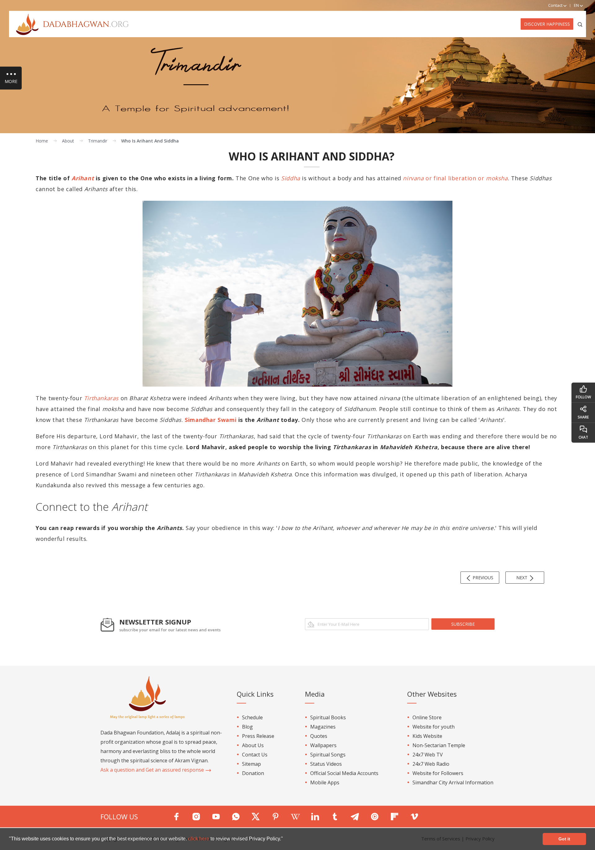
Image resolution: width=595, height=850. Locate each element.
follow (583, 397)
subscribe (463, 624)
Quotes (318, 736)
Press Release (258, 736)
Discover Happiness (547, 24)
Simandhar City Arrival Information (452, 782)
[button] (285, 839)
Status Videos (326, 763)
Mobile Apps (324, 782)
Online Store (427, 717)
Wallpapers (323, 745)
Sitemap (251, 763)
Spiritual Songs (328, 754)
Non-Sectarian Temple (438, 745)
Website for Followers (437, 773)
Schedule (252, 717)
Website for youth (433, 726)
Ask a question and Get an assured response (152, 769)
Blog (247, 726)
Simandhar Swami (210, 419)
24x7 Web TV (427, 754)
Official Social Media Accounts (344, 773)
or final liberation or (455, 178)
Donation (253, 773)
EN (577, 5)
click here (199, 838)
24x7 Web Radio (430, 763)
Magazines (323, 726)
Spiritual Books (328, 717)
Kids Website (427, 736)
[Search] (580, 24)
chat (583, 437)
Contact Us (254, 754)
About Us (253, 745)
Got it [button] (564, 838)
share (583, 417)
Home (42, 141)
